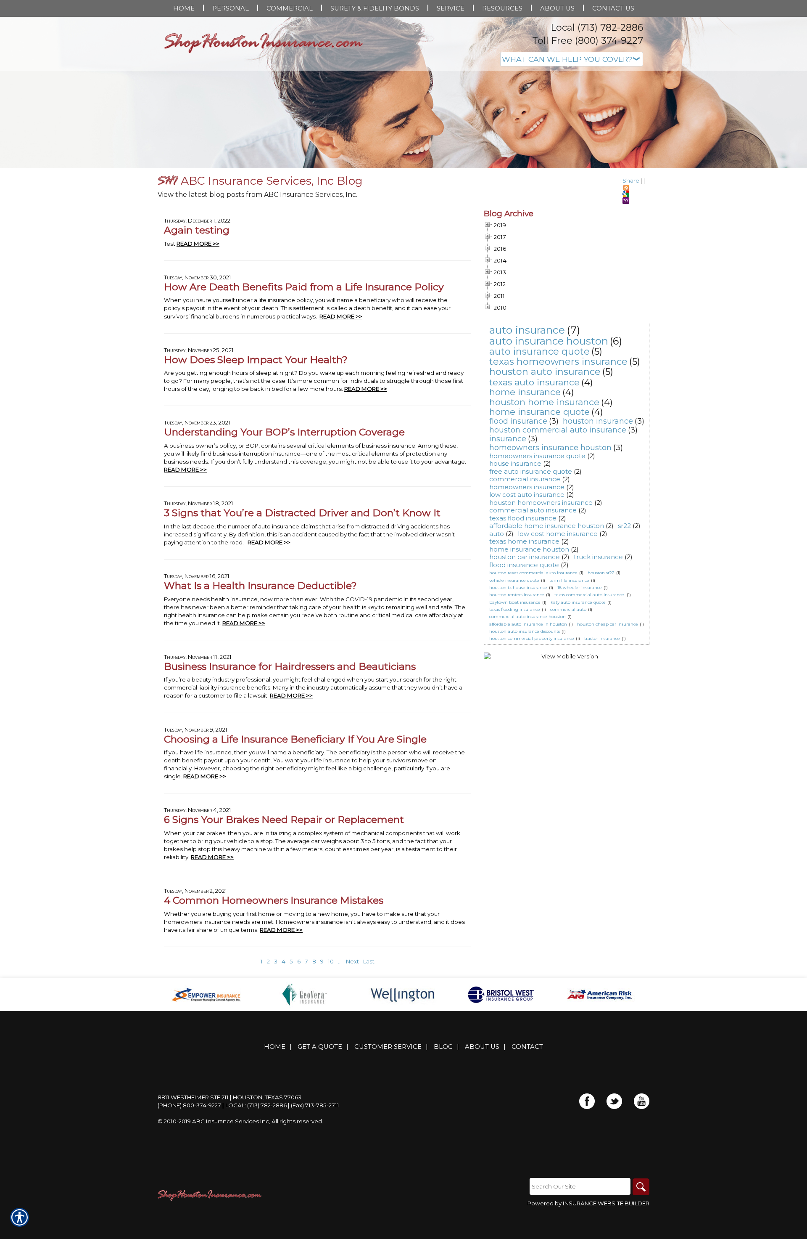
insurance (507, 438)
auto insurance (527, 330)
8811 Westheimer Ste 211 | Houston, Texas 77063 (229, 1097)
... (340, 961)
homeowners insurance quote (537, 456)
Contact (527, 1047)
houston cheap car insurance (607, 624)
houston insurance (598, 421)
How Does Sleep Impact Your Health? (256, 359)
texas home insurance (524, 541)
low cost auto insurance (526, 495)
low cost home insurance (558, 534)
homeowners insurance (526, 487)
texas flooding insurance (514, 609)
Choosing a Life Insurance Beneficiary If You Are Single (295, 739)
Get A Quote (320, 1047)
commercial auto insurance (533, 510)
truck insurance (598, 557)
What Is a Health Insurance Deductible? (260, 585)
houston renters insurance (516, 594)
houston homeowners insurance (541, 503)
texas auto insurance (534, 382)
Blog (443, 1047)
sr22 (624, 526)
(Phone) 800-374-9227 (189, 1105)
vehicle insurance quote (514, 580)
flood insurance (518, 421)
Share (630, 180)
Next (352, 961)
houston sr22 (601, 573)
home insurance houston (529, 549)
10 (331, 961)
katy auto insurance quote (578, 602)
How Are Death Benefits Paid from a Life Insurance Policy (304, 287)
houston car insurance (524, 557)
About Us (482, 1047)
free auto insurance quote (530, 471)
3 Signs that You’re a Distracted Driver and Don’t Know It (302, 513)
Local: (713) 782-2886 (256, 1105)
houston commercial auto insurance (557, 430)
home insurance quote (539, 411)
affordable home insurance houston (546, 526)
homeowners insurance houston (550, 447)
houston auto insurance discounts (524, 631)
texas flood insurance (522, 518)
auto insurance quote (539, 351)
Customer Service (388, 1047)
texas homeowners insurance (558, 361)
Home (274, 1047)
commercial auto (568, 609)
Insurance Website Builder (606, 1203)
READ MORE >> (198, 243)
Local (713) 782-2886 (597, 27)
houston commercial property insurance (531, 638)
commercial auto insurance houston (527, 616)
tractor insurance (602, 638)
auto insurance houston (548, 341)
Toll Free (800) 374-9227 (587, 40)
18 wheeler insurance (579, 587)
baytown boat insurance (515, 602)
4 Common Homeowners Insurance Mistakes (273, 900)
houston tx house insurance (518, 587)
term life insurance (569, 580)
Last (368, 961)
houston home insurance (544, 402)
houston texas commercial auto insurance (533, 573)
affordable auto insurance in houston (528, 624)
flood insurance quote (524, 565)
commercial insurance (524, 479)
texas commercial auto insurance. (589, 594)
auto (496, 534)
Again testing (196, 230)
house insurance (515, 463)
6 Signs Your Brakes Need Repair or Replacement (284, 819)
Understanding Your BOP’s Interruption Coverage (284, 432)
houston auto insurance (545, 371)
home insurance (525, 392)
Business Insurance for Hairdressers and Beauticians (290, 666)
